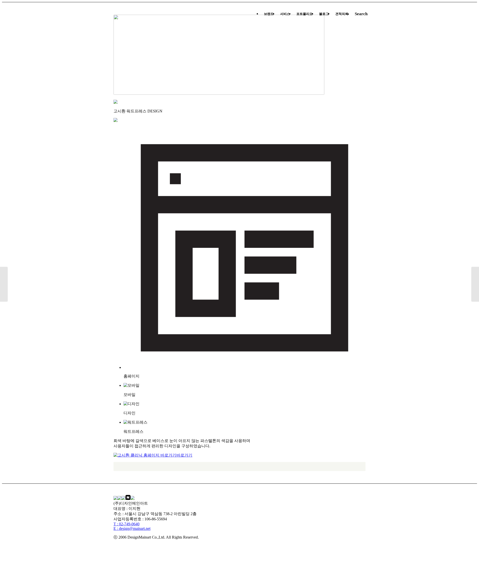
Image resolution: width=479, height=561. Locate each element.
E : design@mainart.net (132, 528)
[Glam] (4, 284)
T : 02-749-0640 (126, 524)
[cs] (475, 284)
